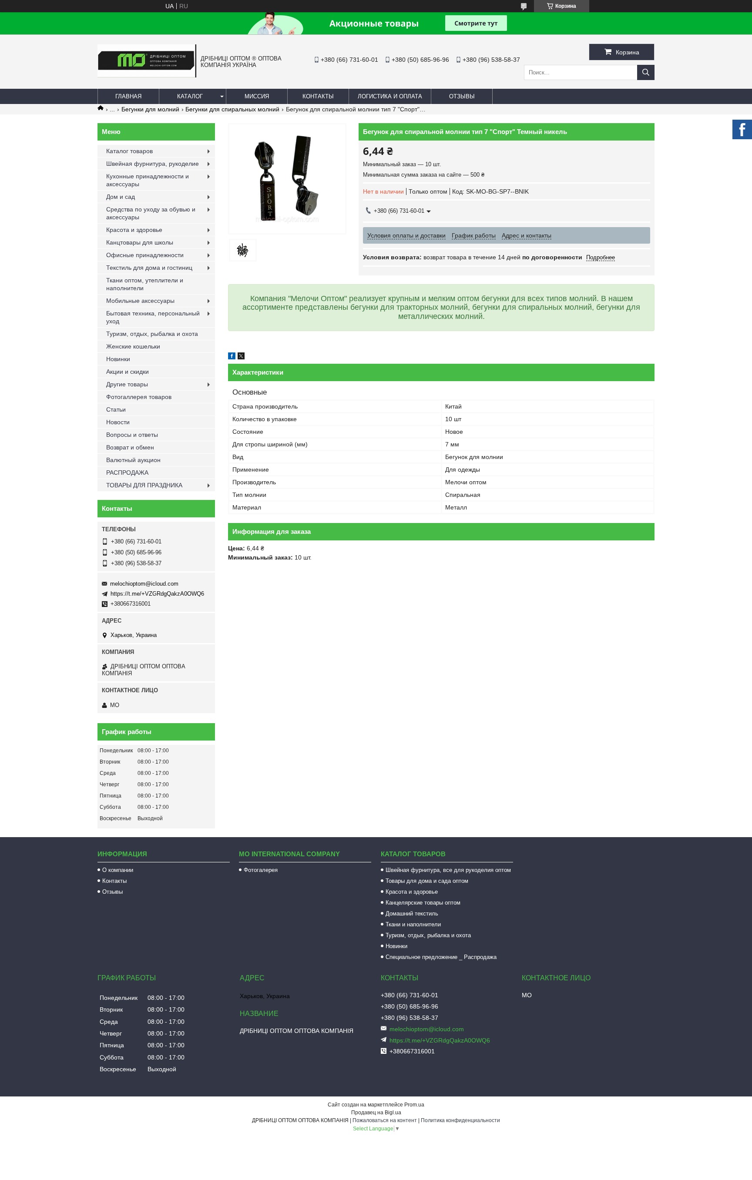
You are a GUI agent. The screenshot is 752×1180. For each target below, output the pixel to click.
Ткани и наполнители (413, 924)
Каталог (190, 96)
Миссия (257, 96)
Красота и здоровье (134, 229)
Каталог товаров (129, 151)
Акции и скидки (127, 371)
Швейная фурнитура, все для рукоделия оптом (448, 870)
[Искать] (646, 72)
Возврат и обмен (130, 447)
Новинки (118, 358)
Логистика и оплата (390, 96)
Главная (128, 96)
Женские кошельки (133, 346)
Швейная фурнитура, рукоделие (152, 163)
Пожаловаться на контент (384, 1120)
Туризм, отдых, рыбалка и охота (152, 333)
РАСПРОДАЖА (127, 472)
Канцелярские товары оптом (423, 902)
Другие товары (127, 384)
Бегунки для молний (150, 109)
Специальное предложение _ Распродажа (441, 957)
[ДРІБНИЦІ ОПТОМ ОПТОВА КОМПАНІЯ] (146, 75)
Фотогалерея (261, 870)
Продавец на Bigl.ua (376, 1113)
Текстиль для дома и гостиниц (149, 267)
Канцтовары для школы (139, 242)
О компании (117, 870)
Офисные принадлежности (145, 254)
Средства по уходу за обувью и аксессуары (150, 213)
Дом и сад (120, 196)
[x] (241, 357)
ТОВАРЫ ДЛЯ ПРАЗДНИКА (144, 485)
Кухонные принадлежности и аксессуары (147, 180)
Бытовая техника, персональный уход (153, 317)
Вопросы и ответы (132, 434)
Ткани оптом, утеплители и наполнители (144, 284)
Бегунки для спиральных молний (232, 109)
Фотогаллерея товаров (138, 396)
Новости (118, 422)
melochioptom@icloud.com (144, 583)
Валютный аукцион (133, 459)
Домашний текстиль (412, 913)
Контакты (318, 96)
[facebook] (231, 357)
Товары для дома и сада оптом (427, 881)
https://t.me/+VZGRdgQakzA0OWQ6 (157, 593)
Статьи (116, 409)
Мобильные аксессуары (140, 300)
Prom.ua (414, 1105)
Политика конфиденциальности (460, 1120)
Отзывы (462, 96)
